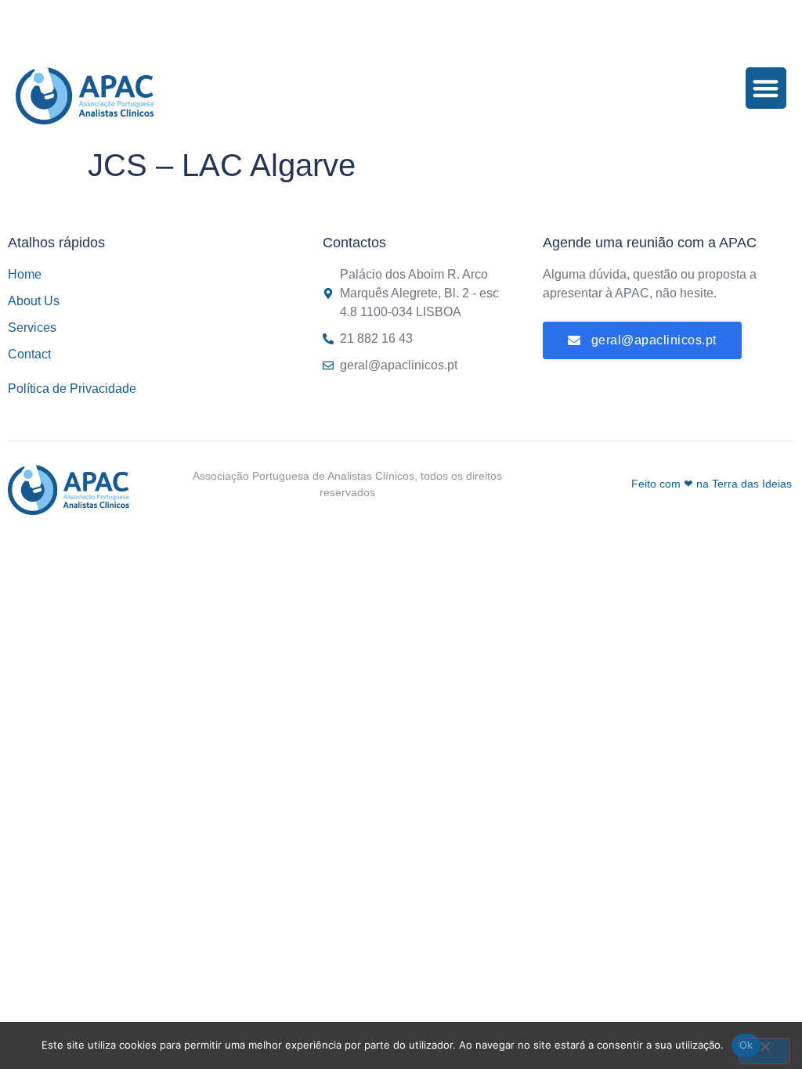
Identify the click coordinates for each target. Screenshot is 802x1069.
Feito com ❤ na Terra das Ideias (711, 483)
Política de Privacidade (72, 388)
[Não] (764, 1051)
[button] (766, 88)
